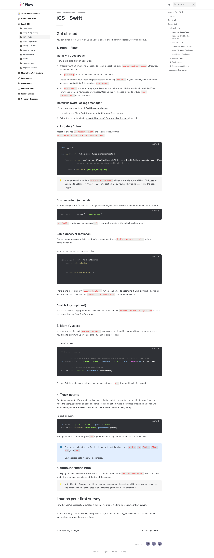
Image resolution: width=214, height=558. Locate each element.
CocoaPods (87, 61)
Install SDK (82, 13)
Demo (123, 552)
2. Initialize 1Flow (176, 42)
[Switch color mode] (169, 4)
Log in (105, 552)
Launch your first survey (177, 70)
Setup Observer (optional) (182, 50)
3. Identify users (176, 58)
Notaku (70, 544)
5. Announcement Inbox (179, 66)
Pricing (114, 552)
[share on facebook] (180, 12)
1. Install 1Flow (175, 28)
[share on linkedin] (183, 12)
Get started (172, 24)
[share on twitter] (176, 12)
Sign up (96, 552)
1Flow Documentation (65, 13)
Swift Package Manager (97, 108)
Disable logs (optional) (181, 54)
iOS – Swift (172, 20)
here (151, 180)
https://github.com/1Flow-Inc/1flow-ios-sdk (107, 118)
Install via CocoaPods (180, 32)
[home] (35, 4)
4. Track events (176, 62)
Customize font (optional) (182, 46)
